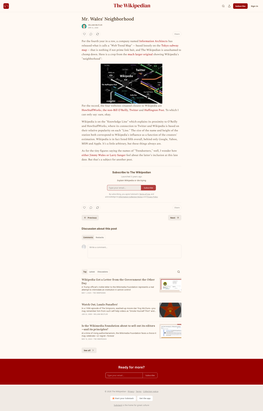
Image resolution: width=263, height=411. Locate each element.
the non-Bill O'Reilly (115, 110)
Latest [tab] (92, 272)
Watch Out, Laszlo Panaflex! (100, 304)
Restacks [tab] (100, 237)
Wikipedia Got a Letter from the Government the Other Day (118, 281)
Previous (92, 217)
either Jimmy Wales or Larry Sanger (104, 155)
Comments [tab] (88, 237)
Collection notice (150, 391)
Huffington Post (154, 110)
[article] (131, 288)
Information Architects (153, 41)
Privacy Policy (152, 197)
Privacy (131, 391)
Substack (118, 405)
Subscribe (240, 6)
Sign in (254, 6)
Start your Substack (124, 398)
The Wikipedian (99, 293)
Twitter (133, 110)
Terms (138, 391)
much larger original (140, 54)
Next (172, 217)
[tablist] (93, 237)
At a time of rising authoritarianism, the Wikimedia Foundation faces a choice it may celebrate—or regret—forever (119, 334)
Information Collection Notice (131, 197)
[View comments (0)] (91, 34)
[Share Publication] (229, 6)
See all (87, 350)
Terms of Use (144, 194)
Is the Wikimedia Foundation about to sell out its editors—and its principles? (118, 327)
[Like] (84, 34)
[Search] (223, 6)
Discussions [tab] (103, 272)
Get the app (145, 398)
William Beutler (95, 25)
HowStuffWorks (91, 110)
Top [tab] (84, 272)
